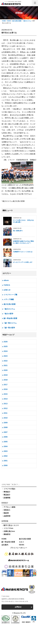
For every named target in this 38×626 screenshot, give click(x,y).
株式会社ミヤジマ (11, 4)
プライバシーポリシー (18, 548)
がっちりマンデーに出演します (22, 262)
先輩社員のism (9, 531)
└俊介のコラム (9, 309)
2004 (5, 446)
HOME (4, 539)
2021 (5, 365)
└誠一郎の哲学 (9, 328)
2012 (5, 408)
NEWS (21, 545)
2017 (5, 384)
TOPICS (7, 285)
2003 (5, 451)
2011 (5, 413)
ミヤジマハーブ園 (10, 294)
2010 (5, 418)
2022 (5, 361)
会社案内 (4, 545)
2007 (5, 432)
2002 (5, 456)
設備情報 (7, 498)
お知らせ (7, 290)
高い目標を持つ (18, 230)
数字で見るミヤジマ (11, 525)
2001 (5, 461)
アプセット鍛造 (9, 507)
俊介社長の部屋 (10, 304)
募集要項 (7, 534)
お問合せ (18, 607)
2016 (5, 389)
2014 (5, 399)
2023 (5, 356)
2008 (5, 427)
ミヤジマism (8, 528)
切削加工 (7, 510)
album (6, 280)
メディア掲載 (9, 299)
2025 (5, 346)
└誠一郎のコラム (10, 323)
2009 (5, 423)
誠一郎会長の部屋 (10, 318)
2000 (5, 465)
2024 (5, 351)
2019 (5, 375)
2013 (5, 404)
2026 (5, 342)
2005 (5, 442)
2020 (5, 370)
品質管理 (7, 516)
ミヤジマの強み (9, 489)
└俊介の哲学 (8, 314)
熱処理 (6, 513)
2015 (5, 394)
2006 (5, 437)
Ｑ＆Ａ (21, 542)
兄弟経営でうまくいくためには (22, 251)
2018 (5, 380)
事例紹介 (7, 492)
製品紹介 (7, 495)
